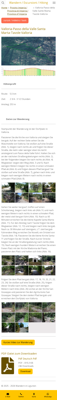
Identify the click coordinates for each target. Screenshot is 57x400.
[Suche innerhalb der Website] (3, 2)
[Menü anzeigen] (54, 2)
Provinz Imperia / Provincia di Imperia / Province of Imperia (17, 10)
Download (25, 371)
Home (4, 7)
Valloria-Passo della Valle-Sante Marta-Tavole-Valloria (43, 10)
